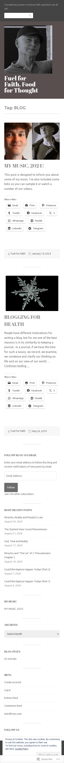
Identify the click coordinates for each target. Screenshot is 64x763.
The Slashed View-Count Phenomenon (25, 529)
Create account (12, 682)
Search (30, 15)
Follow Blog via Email (20, 455)
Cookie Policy (21, 749)
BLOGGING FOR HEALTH (22, 320)
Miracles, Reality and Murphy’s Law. (23, 517)
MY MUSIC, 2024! (24, 165)
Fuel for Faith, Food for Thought (21, 84)
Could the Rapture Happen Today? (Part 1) (27, 581)
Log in (7, 690)
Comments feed (13, 705)
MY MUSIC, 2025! (13, 608)
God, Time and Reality (16, 541)
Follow (11, 487)
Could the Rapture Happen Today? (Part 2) (27, 569)
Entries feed (11, 698)
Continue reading (17, 366)
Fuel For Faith (18, 253)
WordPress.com (13, 713)
